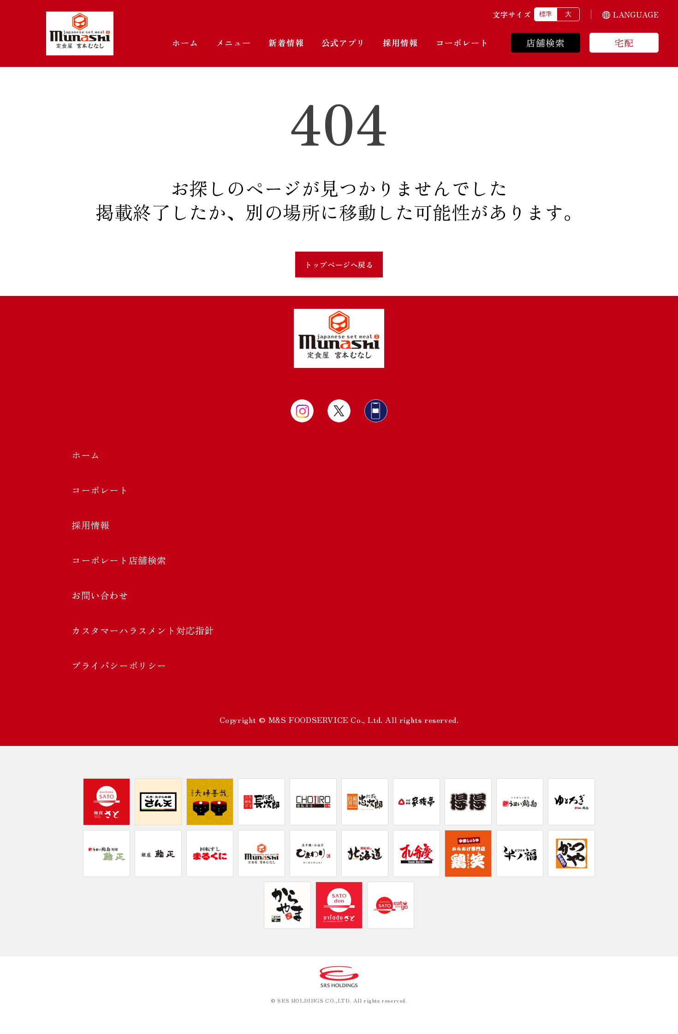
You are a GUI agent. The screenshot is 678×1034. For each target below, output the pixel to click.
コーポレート (462, 42)
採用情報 (400, 42)
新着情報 (285, 42)
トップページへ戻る (338, 264)
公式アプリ (343, 42)
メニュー (233, 42)
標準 (545, 14)
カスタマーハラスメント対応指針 (142, 630)
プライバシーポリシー (119, 665)
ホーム (185, 42)
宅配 (624, 42)
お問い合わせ (100, 595)
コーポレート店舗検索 (119, 560)
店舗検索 (545, 42)
